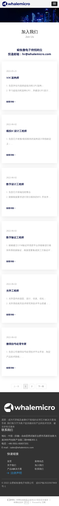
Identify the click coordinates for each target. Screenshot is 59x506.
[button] (54, 4)
